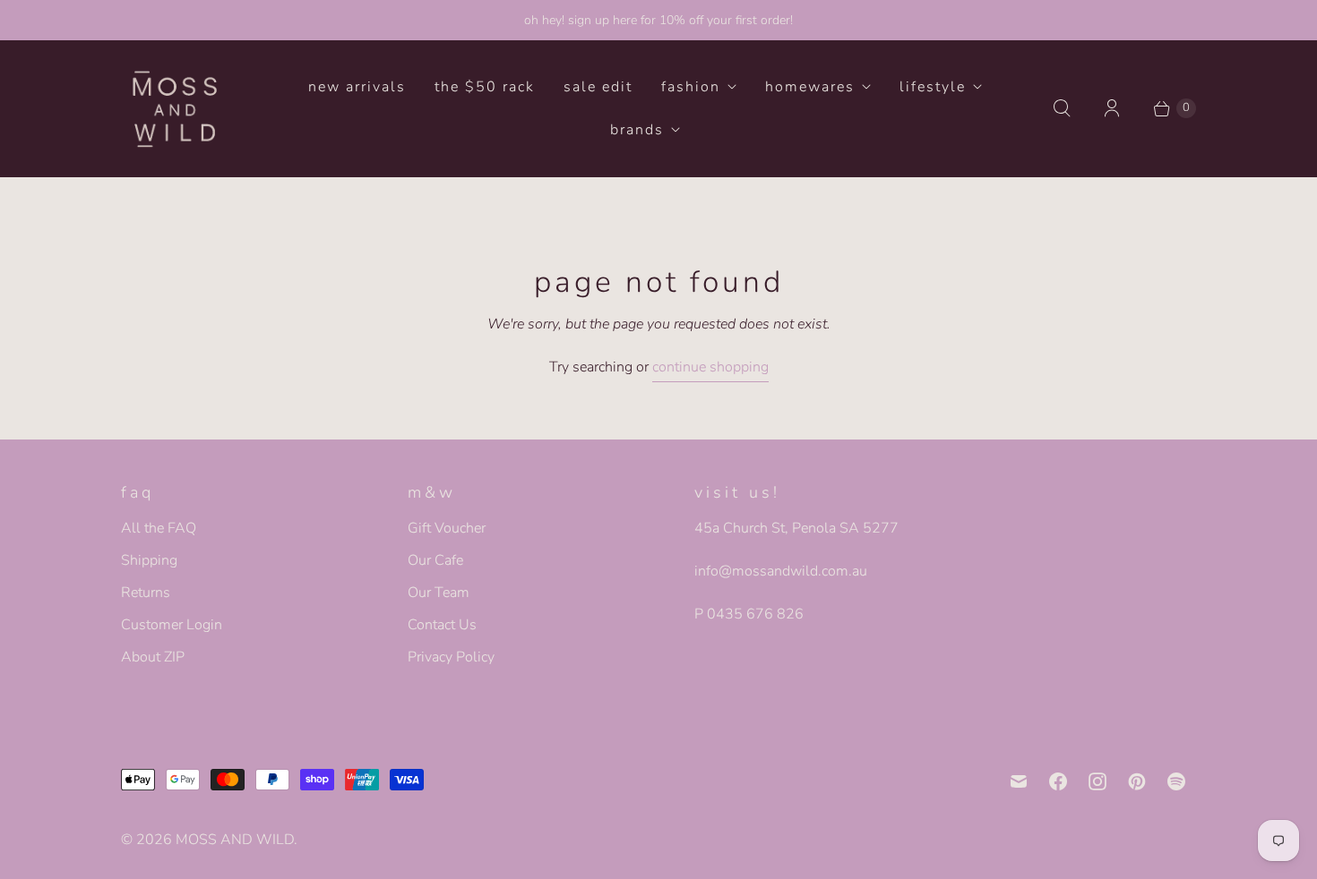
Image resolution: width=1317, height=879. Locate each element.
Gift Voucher (447, 528)
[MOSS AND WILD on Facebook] (1058, 781)
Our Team (438, 592)
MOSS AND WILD (235, 839)
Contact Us (442, 625)
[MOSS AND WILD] (174, 108)
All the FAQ (158, 528)
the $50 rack (485, 87)
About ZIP (153, 657)
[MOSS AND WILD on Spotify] (1176, 781)
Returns (145, 592)
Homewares (810, 87)
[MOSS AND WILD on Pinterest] (1137, 781)
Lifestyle (933, 87)
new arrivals (357, 87)
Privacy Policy (451, 657)
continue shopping (710, 367)
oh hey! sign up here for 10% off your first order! (658, 20)
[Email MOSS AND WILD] (1018, 781)
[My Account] (1112, 108)
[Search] (1062, 108)
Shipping (149, 560)
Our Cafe (435, 560)
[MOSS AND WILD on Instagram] (1097, 781)
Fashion (690, 87)
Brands (637, 130)
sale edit (598, 87)
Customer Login (171, 625)
